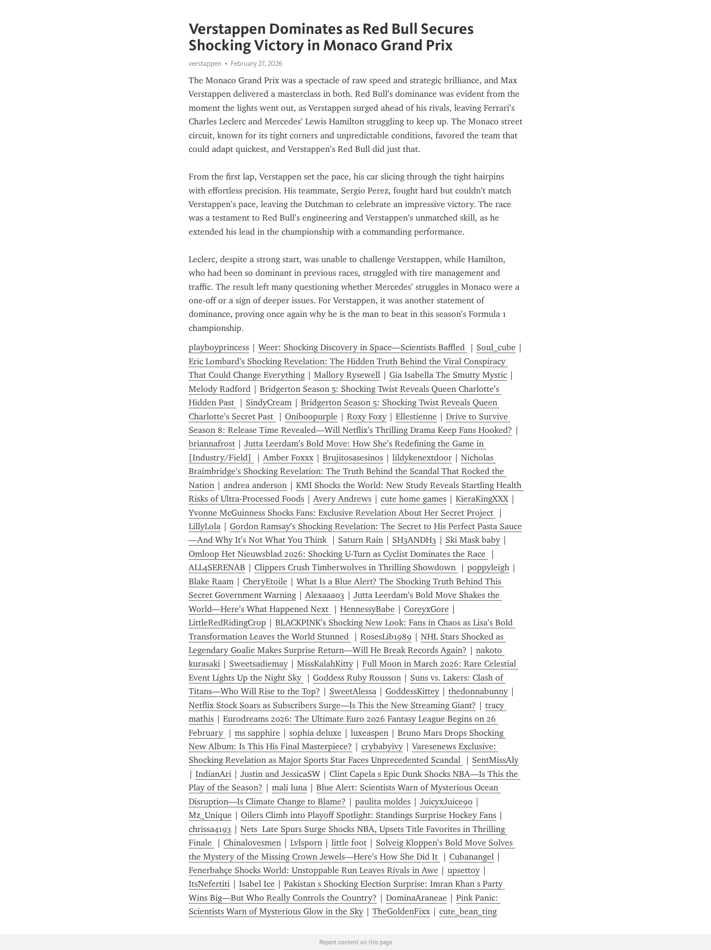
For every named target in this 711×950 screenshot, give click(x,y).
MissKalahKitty (325, 663)
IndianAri (213, 774)
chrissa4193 (210, 829)
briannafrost (212, 443)
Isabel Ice (257, 883)
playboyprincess (219, 347)
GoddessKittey (412, 691)
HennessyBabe (367, 609)
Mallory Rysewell (347, 375)
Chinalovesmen (252, 842)
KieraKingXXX (482, 498)
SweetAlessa (352, 691)
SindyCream (269, 402)
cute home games (413, 498)
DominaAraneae (416, 897)
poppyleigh (488, 567)
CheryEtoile (265, 581)
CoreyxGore (426, 609)
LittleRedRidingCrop (227, 622)
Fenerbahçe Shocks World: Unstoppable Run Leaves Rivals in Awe (313, 870)
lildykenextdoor (422, 457)
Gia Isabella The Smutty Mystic (448, 375)
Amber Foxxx (288, 457)
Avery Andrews (342, 498)
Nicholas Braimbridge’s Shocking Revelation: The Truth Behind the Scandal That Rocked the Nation (347, 471)
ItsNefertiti (209, 883)
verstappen (205, 63)
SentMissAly (495, 760)
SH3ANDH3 (414, 539)
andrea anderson (255, 485)
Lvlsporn (306, 842)
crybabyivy (382, 746)
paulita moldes (383, 801)
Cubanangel (471, 856)
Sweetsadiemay (258, 663)
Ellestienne (416, 416)
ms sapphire (257, 732)
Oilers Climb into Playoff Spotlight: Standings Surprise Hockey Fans (368, 815)
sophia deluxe (315, 732)
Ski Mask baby (472, 539)
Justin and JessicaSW (280, 774)
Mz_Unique (210, 815)
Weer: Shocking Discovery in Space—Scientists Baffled (362, 347)
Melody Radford (220, 389)
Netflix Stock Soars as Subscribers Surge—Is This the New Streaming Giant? (332, 705)
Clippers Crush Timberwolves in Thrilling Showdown (356, 567)
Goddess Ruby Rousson (357, 677)
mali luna (289, 787)
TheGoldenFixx (401, 911)
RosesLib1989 (386, 636)
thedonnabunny (478, 691)
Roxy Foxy (366, 416)
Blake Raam (211, 581)
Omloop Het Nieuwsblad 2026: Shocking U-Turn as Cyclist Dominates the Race (338, 554)
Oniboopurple (311, 416)
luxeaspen (369, 732)
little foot (349, 842)
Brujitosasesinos (353, 457)
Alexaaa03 (324, 595)
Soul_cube (496, 347)
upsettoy (463, 870)
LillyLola (205, 526)
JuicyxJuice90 (446, 801)
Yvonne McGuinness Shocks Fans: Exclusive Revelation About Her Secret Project (342, 512)
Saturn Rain (360, 539)
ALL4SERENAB (217, 567)
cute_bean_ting (468, 911)
